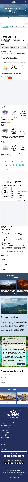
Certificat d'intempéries (7, 428)
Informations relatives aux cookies (14, 470)
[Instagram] (15, 456)
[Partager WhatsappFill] (23, 165)
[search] (26, 2)
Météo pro (4, 449)
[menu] (2, 2)
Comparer (21, 26)
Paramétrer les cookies (21, 472)
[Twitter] (8, 456)
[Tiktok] (23, 456)
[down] (14, 332)
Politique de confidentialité (9, 472)
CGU (13, 468)
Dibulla (13, 5)
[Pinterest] (19, 456)
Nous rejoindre (5, 435)
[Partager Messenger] (20, 165)
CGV (17, 468)
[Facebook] (5, 456)
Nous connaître (5, 432)
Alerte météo (4, 430)
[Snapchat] (12, 456)
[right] (26, 20)
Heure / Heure (13, 26)
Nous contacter (5, 437)
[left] (1, 20)
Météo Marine (5, 447)
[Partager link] (10, 165)
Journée (6, 26)
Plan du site (21, 468)
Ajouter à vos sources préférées (15, 168)
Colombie (5, 5)
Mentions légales (7, 468)
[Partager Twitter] (17, 165)
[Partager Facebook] (14, 165)
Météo (1, 5)
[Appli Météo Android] (19, 463)
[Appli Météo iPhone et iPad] (8, 463)
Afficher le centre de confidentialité (14, 474)
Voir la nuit (23, 62)
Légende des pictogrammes (9, 440)
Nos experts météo (6, 425)
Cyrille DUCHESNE (15, 39)
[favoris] (25, 10)
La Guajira (9, 5)
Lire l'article (21, 364)
